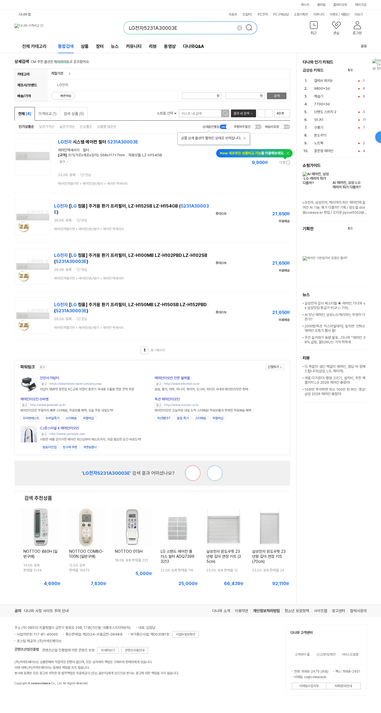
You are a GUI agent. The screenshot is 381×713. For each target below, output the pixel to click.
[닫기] (244, 138)
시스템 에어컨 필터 (98, 142)
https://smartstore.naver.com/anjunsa (75, 384)
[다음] (364, 70)
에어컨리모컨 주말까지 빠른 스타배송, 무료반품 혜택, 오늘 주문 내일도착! (66, 410)
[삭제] (239, 28)
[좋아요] (215, 473)
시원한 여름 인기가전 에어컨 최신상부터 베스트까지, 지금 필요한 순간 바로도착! (90, 439)
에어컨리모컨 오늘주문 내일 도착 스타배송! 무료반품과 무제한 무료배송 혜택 (203, 410)
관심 (88, 175)
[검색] (251, 28)
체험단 (345, 14)
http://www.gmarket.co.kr (48, 405)
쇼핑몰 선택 (165, 113)
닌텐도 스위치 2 (325, 112)
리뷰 (153, 46)
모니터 (318, 120)
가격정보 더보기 (270, 162)
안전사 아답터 (49, 378)
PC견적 (263, 14)
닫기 (62, 162)
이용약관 (241, 611)
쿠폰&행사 (90, 447)
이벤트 (334, 14)
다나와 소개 (221, 611)
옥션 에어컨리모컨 (167, 399)
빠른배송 (65, 96)
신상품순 (86, 127)
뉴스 (115, 46)
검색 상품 (74, 113)
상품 (85, 46)
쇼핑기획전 (301, 14)
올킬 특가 (183, 418)
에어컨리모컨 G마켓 (34, 399)
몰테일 (321, 5)
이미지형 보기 (269, 113)
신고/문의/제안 (326, 654)
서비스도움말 (350, 654)
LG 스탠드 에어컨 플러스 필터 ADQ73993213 (177, 556)
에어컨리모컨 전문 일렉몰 (172, 378)
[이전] (358, 70)
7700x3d (322, 104)
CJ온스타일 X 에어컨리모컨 (59, 428)
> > (92, 184)
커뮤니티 (318, 14)
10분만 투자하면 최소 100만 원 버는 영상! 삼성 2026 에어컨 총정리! (335, 391)
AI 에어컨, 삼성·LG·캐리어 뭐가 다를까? (346, 185)
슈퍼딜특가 (52, 418)
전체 (24, 113)
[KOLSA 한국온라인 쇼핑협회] (25, 696)
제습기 (318, 96)
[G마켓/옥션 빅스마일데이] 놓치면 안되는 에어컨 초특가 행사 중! (335, 328)
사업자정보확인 (185, 634)
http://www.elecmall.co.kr (182, 384)
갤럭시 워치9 (323, 81)
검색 (276, 96)
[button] (314, 29)
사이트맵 (320, 611)
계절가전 (57, 73)
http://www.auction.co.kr (181, 405)
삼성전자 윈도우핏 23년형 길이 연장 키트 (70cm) (269, 556)
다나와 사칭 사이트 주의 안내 (46, 611)
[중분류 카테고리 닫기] (66, 73)
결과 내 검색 (241, 113)
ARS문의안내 (343, 686)
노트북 (318, 143)
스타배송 (71, 418)
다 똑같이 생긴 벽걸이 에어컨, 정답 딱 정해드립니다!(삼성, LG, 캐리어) (335, 368)
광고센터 (338, 611)
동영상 (170, 46)
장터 (100, 46)
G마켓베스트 (31, 418)
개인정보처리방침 (266, 611)
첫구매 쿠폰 (69, 447)
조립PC (247, 14)
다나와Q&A (193, 46)
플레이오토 (340, 5)
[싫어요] (193, 473)
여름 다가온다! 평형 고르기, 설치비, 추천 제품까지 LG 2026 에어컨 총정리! (335, 380)
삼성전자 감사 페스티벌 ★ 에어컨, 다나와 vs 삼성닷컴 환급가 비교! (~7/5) (335, 305)
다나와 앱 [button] (25, 14)
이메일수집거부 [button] (309, 686)
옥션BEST (164, 418)
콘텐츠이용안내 (134, 650)
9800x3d (322, 88)
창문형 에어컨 (323, 151)
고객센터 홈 (302, 654)
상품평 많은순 (106, 127)
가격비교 (47, 113)
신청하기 (273, 367)
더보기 (359, 14)
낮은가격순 (46, 127)
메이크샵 (360, 5)
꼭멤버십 (88, 418)
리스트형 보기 (261, 113)
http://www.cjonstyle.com (67, 434)
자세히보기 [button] (108, 650)
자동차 (233, 14)
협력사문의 (358, 611)
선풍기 (318, 127)
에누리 (305, 5)
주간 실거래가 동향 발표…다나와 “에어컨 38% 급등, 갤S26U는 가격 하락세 (335, 339)
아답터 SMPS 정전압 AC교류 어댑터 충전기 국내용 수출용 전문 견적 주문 (87, 389)
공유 (364, 46)
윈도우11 (320, 135)
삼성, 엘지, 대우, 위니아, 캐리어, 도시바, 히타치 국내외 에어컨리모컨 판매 (201, 389)
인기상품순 (26, 127)
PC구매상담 (281, 14)
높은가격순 (67, 127)
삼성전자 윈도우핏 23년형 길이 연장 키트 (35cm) (223, 556)
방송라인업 (49, 447)
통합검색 (66, 46)
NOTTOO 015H (129, 551)
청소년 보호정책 (296, 611)
